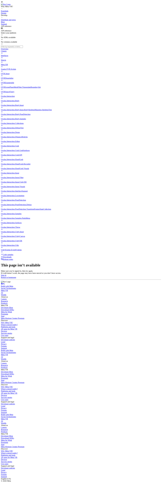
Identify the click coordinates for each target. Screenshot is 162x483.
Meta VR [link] (4, 290)
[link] (6, 4)
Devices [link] (4, 331)
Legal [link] (3, 342)
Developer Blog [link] (7, 308)
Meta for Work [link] (6, 312)
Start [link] (2, 316)
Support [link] (4, 348)
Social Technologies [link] (8, 288)
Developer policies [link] (8, 340)
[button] (81, 2)
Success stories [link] (6, 333)
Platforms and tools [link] (8, 327)
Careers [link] (4, 299)
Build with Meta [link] (7, 286)
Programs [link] (4, 314)
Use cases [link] (4, 335)
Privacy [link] (4, 344)
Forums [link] (4, 346)
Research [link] (4, 301)
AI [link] (2, 293)
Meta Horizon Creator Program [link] (12, 318)
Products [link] (4, 303)
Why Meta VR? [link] (7, 323)
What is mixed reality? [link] (9, 325)
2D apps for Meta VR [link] (9, 329)
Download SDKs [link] (7, 310)
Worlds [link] (3, 295)
